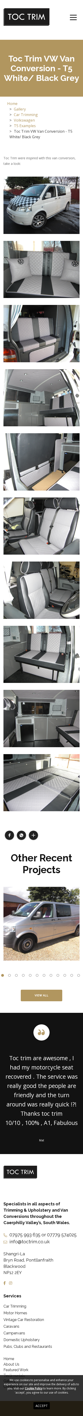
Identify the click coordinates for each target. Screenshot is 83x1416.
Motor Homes (15, 1313)
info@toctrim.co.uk (29, 1241)
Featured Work (15, 1370)
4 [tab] (24, 976)
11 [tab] (72, 976)
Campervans (14, 1333)
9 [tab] (58, 976)
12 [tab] (79, 976)
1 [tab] (3, 976)
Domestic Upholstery (21, 1340)
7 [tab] (45, 976)
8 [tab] (52, 976)
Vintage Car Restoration (23, 1320)
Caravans (11, 1326)
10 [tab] (65, 976)
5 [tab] (31, 976)
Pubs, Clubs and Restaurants (27, 1346)
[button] (9, 835)
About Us (11, 1364)
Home (12, 103)
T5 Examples (25, 125)
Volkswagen (24, 120)
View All (41, 995)
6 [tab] (38, 976)
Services (12, 1295)
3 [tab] (17, 976)
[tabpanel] (41, 924)
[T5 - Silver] (41, 924)
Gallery (20, 109)
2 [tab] (10, 976)
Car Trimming (26, 114)
